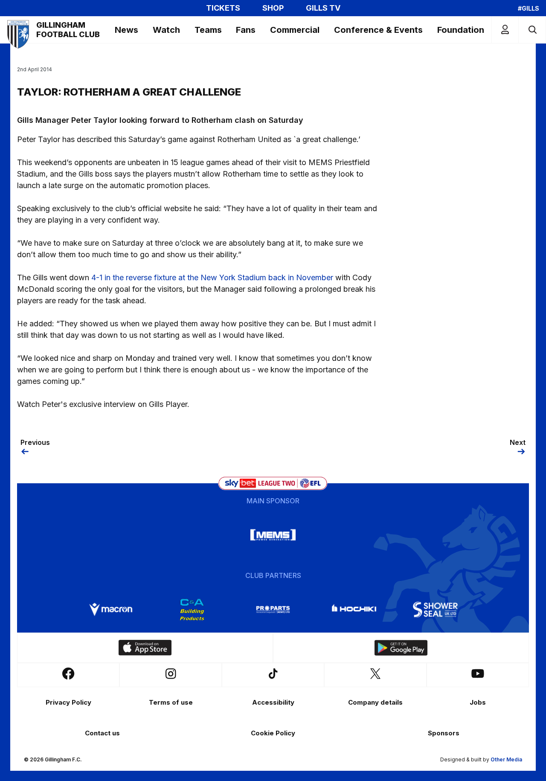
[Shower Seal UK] (435, 609)
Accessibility (273, 702)
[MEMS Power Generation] (273, 535)
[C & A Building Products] (191, 609)
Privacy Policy (68, 702)
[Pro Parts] (273, 609)
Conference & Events (378, 30)
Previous (35, 442)
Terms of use (171, 702)
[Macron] (110, 609)
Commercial (294, 30)
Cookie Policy (273, 733)
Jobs (478, 702)
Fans (246, 30)
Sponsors (443, 733)
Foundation (460, 30)
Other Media (506, 759)
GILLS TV (323, 8)
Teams (208, 30)
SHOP (273, 8)
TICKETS (223, 8)
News (126, 30)
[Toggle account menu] (505, 29)
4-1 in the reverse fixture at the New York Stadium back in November (212, 277)
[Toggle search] (532, 29)
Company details (375, 702)
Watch (166, 30)
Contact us (102, 733)
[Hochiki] (354, 609)
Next (518, 442)
